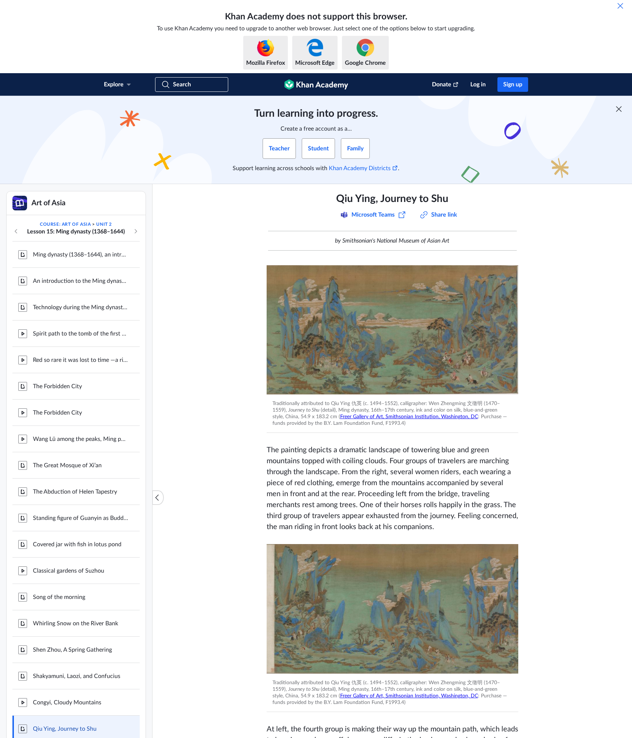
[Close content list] (158, 497)
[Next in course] (135, 231)
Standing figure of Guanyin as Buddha (80, 518)
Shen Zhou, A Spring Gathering (72, 650)
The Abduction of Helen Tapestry (75, 492)
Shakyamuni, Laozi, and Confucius (76, 676)
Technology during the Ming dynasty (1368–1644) (80, 307)
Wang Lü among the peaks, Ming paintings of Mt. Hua (80, 439)
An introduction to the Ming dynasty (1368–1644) (80, 281)
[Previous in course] (16, 231)
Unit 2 (104, 224)
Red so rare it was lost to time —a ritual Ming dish (80, 360)
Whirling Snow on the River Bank (75, 623)
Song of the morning (59, 597)
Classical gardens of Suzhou (68, 571)
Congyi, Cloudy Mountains (67, 702)
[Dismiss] (620, 6)
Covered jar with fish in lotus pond (77, 544)
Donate (441, 84)
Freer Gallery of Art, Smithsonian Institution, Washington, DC (409, 416)
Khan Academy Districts (360, 168)
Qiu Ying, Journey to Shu (65, 729)
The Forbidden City (57, 386)
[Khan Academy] (316, 84)
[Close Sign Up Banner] (619, 109)
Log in (478, 84)
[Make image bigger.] (392, 329)
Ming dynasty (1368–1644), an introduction (80, 255)
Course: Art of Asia (65, 224)
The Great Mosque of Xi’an (67, 465)
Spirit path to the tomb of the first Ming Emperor (80, 334)
